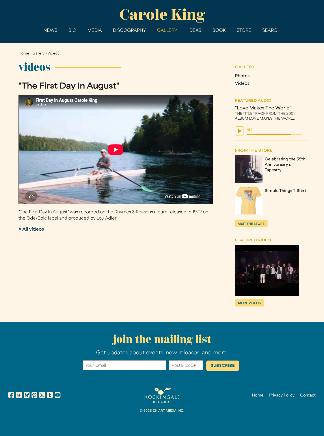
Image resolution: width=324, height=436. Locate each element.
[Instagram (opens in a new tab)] (42, 395)
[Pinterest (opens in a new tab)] (34, 395)
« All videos (31, 229)
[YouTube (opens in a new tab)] (57, 395)
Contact (308, 395)
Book (219, 31)
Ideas (194, 31)
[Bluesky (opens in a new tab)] (27, 395)
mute (249, 129)
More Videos (249, 303)
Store (244, 31)
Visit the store (251, 224)
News (50, 31)
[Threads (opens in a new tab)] (19, 395)
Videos (53, 53)
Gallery (167, 31)
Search (271, 31)
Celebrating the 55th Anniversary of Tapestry (285, 165)
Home (24, 53)
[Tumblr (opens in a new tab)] (50, 395)
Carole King (162, 14)
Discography (129, 31)
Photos (242, 76)
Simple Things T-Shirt (285, 191)
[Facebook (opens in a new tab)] (11, 395)
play (239, 130)
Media (94, 31)
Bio (72, 31)
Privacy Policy (282, 395)
